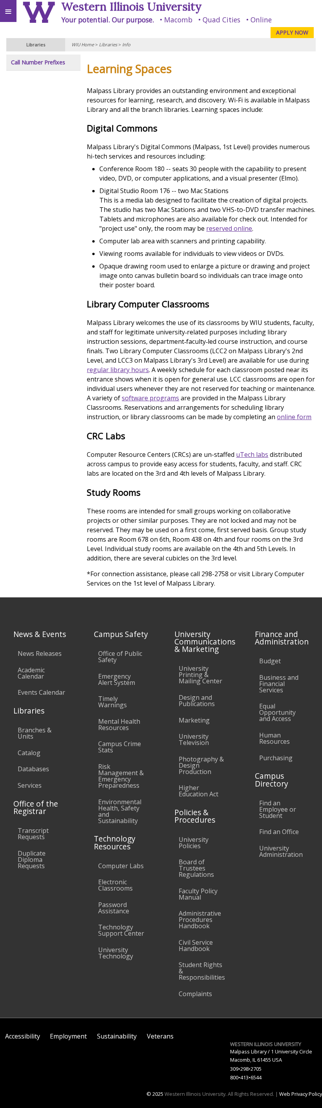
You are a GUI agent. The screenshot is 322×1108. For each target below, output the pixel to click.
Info (126, 44)
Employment (68, 1036)
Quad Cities (221, 19)
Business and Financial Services (278, 683)
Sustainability (117, 1036)
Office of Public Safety (120, 656)
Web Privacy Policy (300, 1093)
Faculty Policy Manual (198, 894)
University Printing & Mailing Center (200, 674)
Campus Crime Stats (119, 746)
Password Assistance (113, 907)
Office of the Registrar (35, 807)
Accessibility (22, 1036)
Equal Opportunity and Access (277, 712)
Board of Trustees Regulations (196, 868)
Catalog (29, 752)
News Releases (40, 653)
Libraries (108, 44)
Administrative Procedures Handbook (200, 919)
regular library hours (118, 369)
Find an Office (279, 831)
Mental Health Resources (119, 724)
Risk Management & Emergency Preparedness (121, 776)
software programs (150, 398)
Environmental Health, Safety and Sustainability (119, 811)
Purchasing (276, 758)
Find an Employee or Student (277, 809)
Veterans (160, 1036)
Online (261, 19)
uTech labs (252, 454)
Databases (33, 769)
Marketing (194, 720)
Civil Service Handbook (196, 945)
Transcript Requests (33, 833)
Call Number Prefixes (38, 62)
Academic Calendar (31, 673)
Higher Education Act (198, 790)
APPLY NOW (292, 32)
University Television (194, 739)
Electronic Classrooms (115, 885)
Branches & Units (34, 733)
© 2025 (154, 1093)
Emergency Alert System (116, 679)
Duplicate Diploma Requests (32, 859)
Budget (270, 661)
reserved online (229, 228)
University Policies (194, 842)
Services (30, 785)
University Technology (115, 953)
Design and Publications (197, 700)
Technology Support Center (121, 930)
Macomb (178, 19)
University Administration (281, 851)
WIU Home (82, 44)
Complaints (195, 993)
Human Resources (274, 738)
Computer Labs (121, 866)
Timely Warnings (112, 701)
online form (294, 417)
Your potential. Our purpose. (107, 19)
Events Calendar (41, 692)
